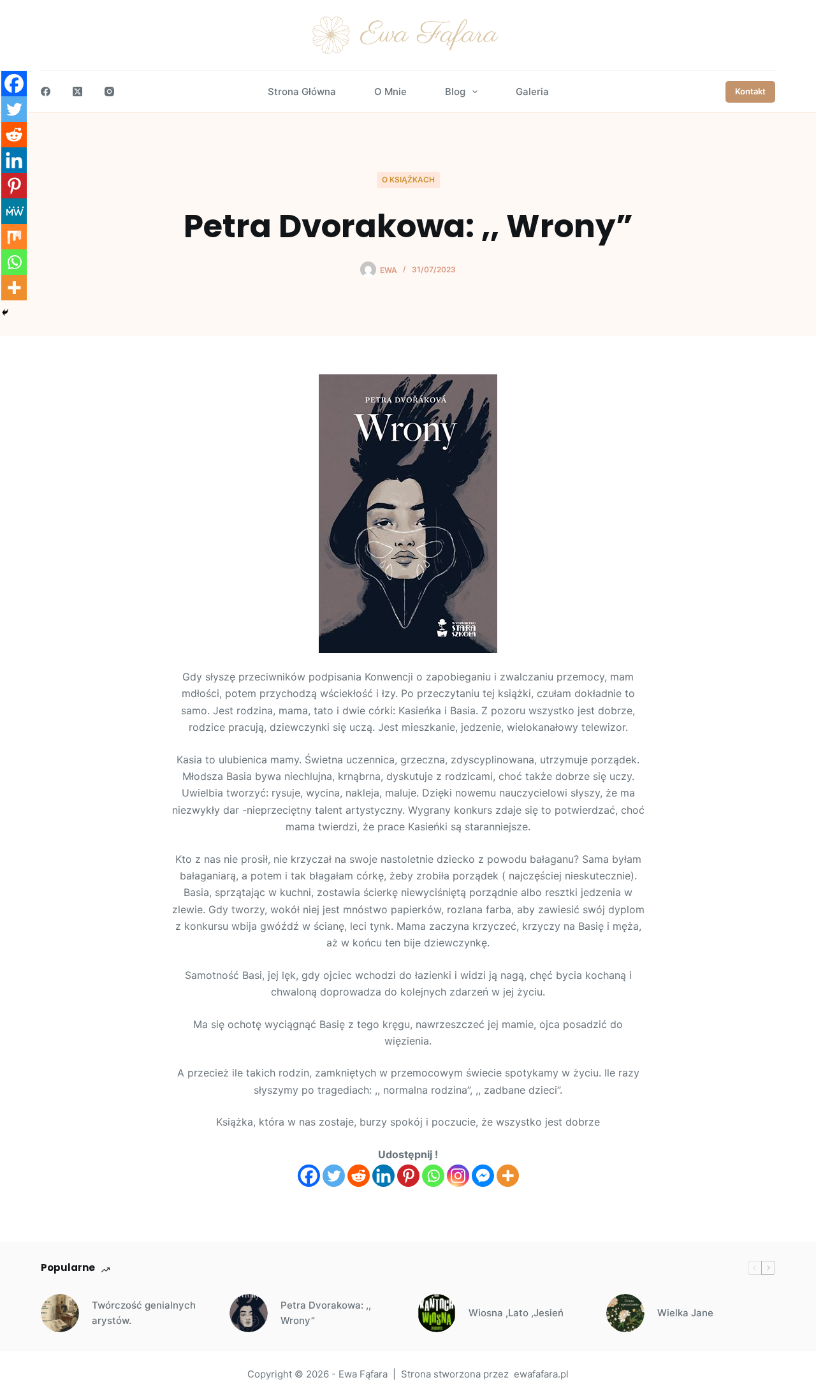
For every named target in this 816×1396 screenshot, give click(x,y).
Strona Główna (302, 91)
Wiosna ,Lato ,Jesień (516, 1313)
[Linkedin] (383, 1176)
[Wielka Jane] (625, 1313)
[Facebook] (45, 91)
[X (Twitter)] (77, 91)
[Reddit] (358, 1176)
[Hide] (5, 312)
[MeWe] (14, 211)
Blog (455, 91)
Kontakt (750, 91)
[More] (508, 1176)
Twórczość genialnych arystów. (144, 1313)
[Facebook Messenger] (483, 1176)
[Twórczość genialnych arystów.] (60, 1313)
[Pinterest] (408, 1176)
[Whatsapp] (433, 1176)
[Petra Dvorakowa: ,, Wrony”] (248, 1313)
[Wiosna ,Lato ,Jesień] (437, 1313)
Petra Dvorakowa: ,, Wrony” (325, 1313)
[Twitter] (334, 1176)
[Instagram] (109, 91)
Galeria (532, 91)
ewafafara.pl (541, 1374)
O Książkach (408, 179)
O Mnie (390, 91)
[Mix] (14, 236)
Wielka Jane (685, 1313)
